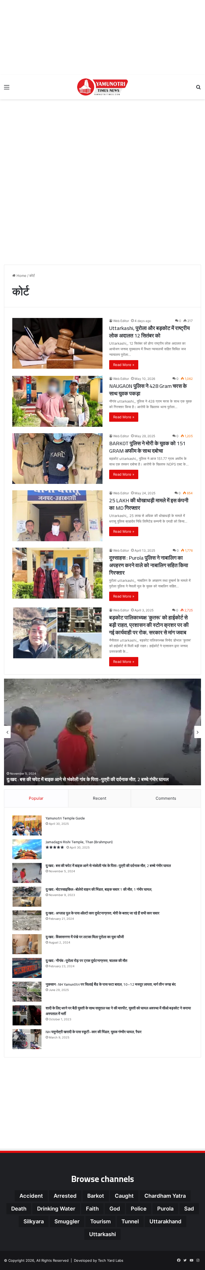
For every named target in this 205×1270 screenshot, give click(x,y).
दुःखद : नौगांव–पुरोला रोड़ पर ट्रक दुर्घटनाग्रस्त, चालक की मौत (86, 960)
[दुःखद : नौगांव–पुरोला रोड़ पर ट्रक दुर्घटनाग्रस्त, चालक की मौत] (27, 968)
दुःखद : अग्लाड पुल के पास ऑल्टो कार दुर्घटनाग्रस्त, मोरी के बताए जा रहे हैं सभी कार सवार (102, 913)
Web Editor (121, 321)
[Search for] (198, 89)
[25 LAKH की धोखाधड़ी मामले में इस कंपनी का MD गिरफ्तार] (57, 515)
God (114, 1208)
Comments (166, 798)
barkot (95, 1196)
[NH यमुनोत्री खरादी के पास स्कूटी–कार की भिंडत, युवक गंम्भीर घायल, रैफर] (27, 1039)
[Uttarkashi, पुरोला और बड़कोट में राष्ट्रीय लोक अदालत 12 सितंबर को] (57, 343)
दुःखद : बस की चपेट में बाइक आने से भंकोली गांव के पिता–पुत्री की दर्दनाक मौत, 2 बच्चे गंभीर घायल (108, 865)
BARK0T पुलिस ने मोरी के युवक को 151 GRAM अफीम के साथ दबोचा (147, 447)
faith (92, 1208)
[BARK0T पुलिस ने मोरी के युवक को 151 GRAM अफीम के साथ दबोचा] (57, 458)
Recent (99, 798)
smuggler (67, 1221)
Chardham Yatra (165, 1196)
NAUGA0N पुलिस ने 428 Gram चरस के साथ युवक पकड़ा (148, 389)
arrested (65, 1196)
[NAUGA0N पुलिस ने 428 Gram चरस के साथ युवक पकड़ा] (57, 401)
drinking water (56, 1208)
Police (139, 1208)
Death (18, 1208)
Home (20, 275)
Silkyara (33, 1221)
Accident (31, 1196)
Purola (165, 1208)
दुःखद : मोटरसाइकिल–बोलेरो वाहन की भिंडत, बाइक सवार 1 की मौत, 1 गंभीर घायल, (109, 779)
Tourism (100, 1221)
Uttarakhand (165, 1221)
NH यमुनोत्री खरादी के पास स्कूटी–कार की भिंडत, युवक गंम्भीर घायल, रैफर (93, 1031)
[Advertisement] (102, 37)
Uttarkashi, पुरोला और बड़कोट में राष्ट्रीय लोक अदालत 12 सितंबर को (149, 331)
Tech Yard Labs (110, 1260)
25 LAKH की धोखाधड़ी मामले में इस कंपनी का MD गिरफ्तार (148, 504)
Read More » (123, 365)
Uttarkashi (102, 1234)
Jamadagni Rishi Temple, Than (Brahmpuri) (79, 841)
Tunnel (130, 1221)
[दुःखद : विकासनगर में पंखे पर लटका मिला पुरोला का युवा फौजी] (27, 944)
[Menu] (6, 89)
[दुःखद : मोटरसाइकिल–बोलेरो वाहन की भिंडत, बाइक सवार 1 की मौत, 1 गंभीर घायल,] (27, 897)
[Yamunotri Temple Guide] (27, 825)
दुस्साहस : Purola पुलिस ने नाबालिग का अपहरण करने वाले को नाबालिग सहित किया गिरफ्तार (148, 565)
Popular (36, 798)
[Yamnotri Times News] (102, 86)
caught (124, 1196)
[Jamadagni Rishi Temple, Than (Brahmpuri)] (27, 849)
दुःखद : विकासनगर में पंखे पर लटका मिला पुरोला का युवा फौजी (85, 936)
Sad (189, 1208)
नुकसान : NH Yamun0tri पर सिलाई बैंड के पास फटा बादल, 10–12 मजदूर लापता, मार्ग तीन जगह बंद (111, 984)
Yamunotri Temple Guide (65, 818)
